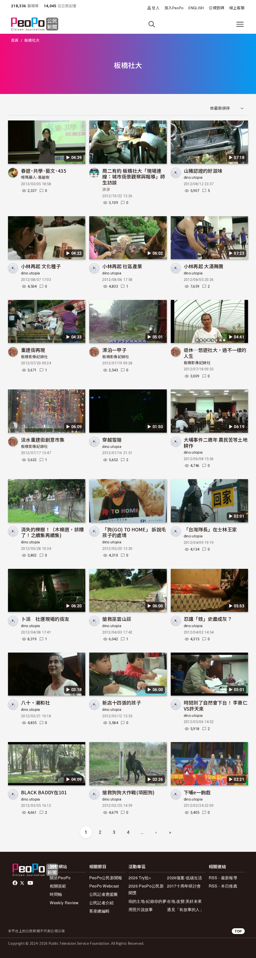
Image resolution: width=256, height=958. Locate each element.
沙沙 (106, 189)
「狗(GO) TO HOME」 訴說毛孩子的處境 (134, 532)
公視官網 (216, 8)
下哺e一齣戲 (197, 792)
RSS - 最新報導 (223, 878)
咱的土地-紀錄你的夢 (147, 901)
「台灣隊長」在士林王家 (210, 529)
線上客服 (236, 8)
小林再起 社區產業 (122, 266)
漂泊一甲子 (114, 349)
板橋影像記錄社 (34, 357)
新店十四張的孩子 (121, 702)
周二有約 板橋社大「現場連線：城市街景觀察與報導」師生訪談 (133, 176)
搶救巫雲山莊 (116, 618)
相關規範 (58, 886)
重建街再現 (33, 349)
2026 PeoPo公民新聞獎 (146, 889)
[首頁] (34, 24)
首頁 (15, 40)
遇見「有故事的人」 (185, 909)
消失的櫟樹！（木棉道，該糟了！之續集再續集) (52, 532)
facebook (15, 883)
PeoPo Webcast (104, 886)
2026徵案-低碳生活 (184, 878)
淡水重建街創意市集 (42, 439)
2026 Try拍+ (139, 878)
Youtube (31, 883)
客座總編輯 (99, 911)
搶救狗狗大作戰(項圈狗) (128, 792)
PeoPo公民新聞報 (105, 878)
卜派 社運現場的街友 (45, 618)
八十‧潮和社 (35, 702)
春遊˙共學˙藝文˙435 (43, 170)
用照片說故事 (140, 909)
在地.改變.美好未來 (184, 901)
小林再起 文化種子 (41, 266)
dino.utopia (193, 177)
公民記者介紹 (101, 903)
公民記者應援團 (103, 894)
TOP (238, 931)
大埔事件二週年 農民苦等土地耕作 (216, 442)
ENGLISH (196, 8)
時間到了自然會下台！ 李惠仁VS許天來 (216, 705)
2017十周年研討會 (184, 886)
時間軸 (56, 894)
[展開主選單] (240, 24)
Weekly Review (64, 903)
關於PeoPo (60, 878)
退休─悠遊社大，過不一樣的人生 (215, 352)
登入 (156, 8)
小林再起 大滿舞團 (204, 266)
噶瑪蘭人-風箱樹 (35, 177)
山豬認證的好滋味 (203, 170)
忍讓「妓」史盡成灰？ (208, 618)
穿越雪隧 (112, 439)
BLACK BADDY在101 (44, 792)
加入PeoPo (174, 8)
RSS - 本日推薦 (223, 886)
